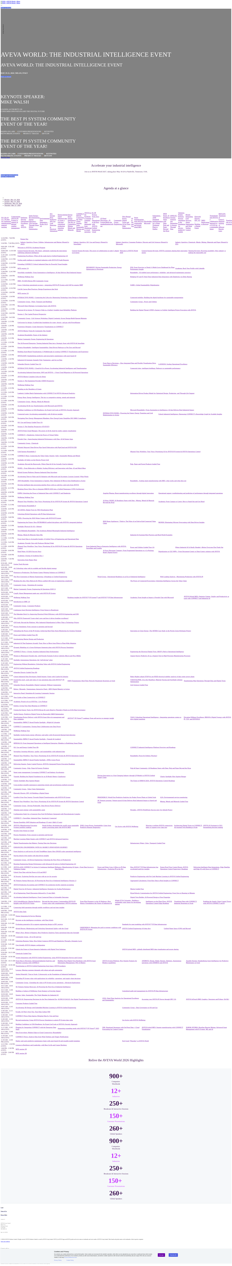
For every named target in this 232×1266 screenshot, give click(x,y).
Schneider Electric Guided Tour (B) (25, 672)
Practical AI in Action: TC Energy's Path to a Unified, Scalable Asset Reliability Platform (47, 310)
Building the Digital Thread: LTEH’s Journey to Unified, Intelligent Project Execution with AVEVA (163, 310)
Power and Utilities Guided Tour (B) (26, 635)
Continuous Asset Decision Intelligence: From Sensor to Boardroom (36, 610)
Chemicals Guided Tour (23, 953)
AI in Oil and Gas (132, 222)
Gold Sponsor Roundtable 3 (27, 451)
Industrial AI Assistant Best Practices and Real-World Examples (151, 535)
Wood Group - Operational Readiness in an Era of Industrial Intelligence (121, 577)
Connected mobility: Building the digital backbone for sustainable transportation (156, 297)
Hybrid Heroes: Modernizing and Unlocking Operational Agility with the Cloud (42, 928)
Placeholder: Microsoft (148, 222)
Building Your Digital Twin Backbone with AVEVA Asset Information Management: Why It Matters (77, 962)
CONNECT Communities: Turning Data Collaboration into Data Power (37, 726)
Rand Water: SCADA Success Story (29, 551)
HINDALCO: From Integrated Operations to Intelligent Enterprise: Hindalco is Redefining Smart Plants (48, 743)
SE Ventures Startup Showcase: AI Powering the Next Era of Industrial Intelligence (43, 987)
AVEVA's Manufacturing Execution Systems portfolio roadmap (25, 826)
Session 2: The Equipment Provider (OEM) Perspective (36, 381)
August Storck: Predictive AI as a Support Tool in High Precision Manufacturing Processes (160, 656)
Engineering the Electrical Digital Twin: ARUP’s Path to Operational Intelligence (157, 652)
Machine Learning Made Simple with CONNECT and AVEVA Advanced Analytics (41, 839)
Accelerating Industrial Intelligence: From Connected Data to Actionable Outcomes (41, 897)
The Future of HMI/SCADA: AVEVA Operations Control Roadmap (152, 781)
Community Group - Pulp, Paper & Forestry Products (31, 768)
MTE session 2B (21, 1053)
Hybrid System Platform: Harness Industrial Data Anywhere (37, 472)
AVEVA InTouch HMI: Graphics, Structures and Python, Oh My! (207, 999)
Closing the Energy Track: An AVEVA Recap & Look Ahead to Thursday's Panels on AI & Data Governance (49, 710)
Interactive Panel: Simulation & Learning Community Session (34, 693)
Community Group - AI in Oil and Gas (28, 937)
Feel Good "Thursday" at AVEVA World (135, 1041)
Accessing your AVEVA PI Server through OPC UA (159, 999)
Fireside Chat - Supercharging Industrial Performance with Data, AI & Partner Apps (45, 439)
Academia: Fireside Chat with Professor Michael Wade (36, 543)
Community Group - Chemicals (28, 443)
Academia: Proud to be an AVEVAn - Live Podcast (30, 701)
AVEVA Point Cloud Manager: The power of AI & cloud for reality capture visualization (47, 431)
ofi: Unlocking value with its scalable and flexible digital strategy (35, 568)
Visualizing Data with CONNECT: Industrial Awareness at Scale (185, 902)
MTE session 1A (23, 268)
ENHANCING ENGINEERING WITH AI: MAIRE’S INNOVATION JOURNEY (41, 847)
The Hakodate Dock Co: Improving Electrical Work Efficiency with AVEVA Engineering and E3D (46, 614)
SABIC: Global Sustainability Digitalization (144, 285)
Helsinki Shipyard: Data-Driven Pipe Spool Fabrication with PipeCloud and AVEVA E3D (47, 447)
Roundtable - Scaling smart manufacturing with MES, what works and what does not (158, 481)
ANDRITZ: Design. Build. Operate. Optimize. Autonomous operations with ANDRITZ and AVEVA (161, 962)
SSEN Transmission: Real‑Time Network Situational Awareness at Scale (91, 681)
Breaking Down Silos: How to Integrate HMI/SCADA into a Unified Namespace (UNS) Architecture (51, 489)
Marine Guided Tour (137, 889)
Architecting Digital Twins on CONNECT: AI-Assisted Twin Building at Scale (188, 826)
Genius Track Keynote (21, 564)
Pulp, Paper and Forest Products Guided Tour (145, 464)
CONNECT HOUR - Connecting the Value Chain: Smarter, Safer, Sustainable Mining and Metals (80, 222)
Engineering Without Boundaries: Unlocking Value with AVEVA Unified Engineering (42, 664)
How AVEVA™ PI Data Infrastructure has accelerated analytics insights (144, 868)
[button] (6, 8)
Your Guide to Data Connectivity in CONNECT (29, 697)
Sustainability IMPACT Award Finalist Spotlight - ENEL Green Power (37, 760)
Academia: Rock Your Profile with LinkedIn (189, 268)
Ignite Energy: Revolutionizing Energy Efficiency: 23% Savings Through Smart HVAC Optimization (34, 222)
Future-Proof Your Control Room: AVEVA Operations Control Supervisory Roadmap (174, 868)
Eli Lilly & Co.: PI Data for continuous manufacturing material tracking (6, 222)
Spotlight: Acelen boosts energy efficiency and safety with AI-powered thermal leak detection (44, 735)
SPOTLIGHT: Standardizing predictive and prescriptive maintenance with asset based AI (47, 356)
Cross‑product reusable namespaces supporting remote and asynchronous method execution (44, 785)
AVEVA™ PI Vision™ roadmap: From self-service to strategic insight (91, 718)
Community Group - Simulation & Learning (28, 585)
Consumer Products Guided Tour (26, 1003)
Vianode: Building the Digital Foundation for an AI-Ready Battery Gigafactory (40, 776)
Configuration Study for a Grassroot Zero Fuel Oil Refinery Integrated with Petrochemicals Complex (47, 814)
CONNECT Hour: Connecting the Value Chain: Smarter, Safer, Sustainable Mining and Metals (49, 456)
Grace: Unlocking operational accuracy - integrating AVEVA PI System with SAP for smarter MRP (50, 285)
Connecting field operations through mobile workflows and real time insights (39, 907)
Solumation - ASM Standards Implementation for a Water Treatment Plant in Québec (158, 222)
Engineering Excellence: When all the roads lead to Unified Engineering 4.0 (43, 256)
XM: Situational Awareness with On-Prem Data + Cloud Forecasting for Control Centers (120, 1028)
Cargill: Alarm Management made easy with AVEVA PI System (35, 593)
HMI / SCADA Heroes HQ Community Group (33, 281)
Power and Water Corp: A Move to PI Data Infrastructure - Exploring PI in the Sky (112, 868)
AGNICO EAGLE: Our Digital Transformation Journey (76, 999)
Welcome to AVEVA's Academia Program (31, 247)
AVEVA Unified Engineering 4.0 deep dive (136, 928)
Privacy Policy (58, 1260)
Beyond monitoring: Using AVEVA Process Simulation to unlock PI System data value (44, 1020)
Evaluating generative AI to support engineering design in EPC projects (39, 924)
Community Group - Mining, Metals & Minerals (34, 402)
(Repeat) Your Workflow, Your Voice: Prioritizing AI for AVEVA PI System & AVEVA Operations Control (165, 451)
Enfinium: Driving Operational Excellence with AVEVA (25, 222)
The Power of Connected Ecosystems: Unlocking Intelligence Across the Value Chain (158, 581)
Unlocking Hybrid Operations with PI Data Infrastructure (36, 514)
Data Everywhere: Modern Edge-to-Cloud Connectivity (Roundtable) (38, 1032)
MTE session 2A (23, 293)
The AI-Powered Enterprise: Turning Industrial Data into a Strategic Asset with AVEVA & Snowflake (51, 343)
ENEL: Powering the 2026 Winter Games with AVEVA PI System (39, 518)
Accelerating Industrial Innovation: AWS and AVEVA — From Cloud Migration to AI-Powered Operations (53, 372)
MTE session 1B (21, 1049)
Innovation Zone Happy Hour (27, 560)
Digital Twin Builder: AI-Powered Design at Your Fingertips (150, 897)
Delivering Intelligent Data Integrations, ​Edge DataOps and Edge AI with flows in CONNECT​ (211, 868)
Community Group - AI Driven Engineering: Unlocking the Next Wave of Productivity (42, 860)
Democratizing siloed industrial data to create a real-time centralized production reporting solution (62, 222)
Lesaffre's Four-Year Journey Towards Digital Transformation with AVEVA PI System (42, 797)
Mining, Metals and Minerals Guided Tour (174, 801)
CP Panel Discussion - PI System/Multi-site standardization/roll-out (107, 222)
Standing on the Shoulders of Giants (29, 389)
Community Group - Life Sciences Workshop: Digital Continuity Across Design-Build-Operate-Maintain (52, 318)
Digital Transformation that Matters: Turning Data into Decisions (35, 843)
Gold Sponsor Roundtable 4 (27, 506)
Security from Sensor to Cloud (24, 831)
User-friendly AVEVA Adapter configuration (30, 945)
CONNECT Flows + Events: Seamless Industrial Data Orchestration (36, 652)
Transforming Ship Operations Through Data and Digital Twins (205, 681)
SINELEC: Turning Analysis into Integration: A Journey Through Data (174, 222)
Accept (161, 1255)
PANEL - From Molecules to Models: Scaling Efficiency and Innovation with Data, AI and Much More (52, 468)
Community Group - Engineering (118, 222)
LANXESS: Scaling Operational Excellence (172, 364)
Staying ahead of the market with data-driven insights (31, 856)
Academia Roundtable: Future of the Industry (32, 335)
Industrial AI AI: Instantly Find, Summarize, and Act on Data (40, 360)
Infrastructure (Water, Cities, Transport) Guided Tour (147, 843)
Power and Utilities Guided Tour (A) (142, 547)
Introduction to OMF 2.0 (22, 602)
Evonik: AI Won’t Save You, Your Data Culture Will (33, 1012)
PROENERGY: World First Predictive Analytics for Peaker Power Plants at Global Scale (127, 797)
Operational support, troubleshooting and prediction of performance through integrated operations (190, 493)
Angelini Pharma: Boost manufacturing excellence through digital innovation (128, 493)
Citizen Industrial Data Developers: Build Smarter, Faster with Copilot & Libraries (41, 676)
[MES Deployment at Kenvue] (205, 222)
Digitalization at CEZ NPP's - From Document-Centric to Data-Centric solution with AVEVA (189, 551)
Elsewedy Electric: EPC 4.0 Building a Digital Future (31, 793)
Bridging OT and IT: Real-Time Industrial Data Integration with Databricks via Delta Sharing (161, 277)
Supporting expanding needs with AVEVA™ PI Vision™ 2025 (78, 1028)
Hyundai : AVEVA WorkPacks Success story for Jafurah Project (151, 810)
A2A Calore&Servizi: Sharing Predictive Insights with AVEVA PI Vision (27, 902)
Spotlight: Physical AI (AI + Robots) (30, 526)
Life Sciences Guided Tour (139, 685)
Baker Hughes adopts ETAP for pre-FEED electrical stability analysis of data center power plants (162, 676)
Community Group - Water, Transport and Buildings (35, 302)
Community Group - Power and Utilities (143, 302)
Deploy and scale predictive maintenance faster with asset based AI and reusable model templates (48, 1041)
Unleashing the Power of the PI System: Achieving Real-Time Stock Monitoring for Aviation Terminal (47, 631)
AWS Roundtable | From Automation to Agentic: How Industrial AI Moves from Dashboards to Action (51, 481)
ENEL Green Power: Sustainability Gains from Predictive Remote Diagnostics (95, 826)
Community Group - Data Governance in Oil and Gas (140, 1007)
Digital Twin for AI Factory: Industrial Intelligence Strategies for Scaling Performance (42, 889)
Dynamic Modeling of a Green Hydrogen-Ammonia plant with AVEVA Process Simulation (44, 647)
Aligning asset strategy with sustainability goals (29, 810)
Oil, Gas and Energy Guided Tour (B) (26, 747)
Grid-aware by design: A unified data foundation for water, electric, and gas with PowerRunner (49, 322)
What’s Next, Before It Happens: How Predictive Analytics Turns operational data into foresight (47, 933)
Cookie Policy (70, 1260)
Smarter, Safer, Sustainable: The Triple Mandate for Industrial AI (37, 995)
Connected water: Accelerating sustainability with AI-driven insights (40, 414)
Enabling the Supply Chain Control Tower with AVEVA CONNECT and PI (217, 902)
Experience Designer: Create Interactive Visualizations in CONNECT (40, 327)
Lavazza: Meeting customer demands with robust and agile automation (39, 970)
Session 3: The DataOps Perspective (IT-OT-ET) (33, 426)
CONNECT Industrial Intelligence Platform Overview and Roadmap (152, 747)
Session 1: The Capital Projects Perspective (32, 314)
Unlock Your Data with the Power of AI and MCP (30, 872)
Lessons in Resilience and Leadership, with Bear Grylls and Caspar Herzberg (41, 1045)
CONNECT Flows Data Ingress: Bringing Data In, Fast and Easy (37, 1016)
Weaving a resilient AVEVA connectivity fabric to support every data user (159, 826)
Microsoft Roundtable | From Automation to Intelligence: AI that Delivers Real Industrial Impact (162, 410)
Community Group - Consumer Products (27, 606)
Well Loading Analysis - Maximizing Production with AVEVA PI (181, 577)
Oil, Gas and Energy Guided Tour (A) (30, 422)
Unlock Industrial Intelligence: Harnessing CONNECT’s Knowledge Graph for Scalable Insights (190, 414)
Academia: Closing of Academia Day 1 (30, 556)
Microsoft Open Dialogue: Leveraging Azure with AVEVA (37, 306)
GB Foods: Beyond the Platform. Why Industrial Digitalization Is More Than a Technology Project (46, 622)
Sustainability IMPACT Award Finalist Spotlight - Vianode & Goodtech (37, 739)
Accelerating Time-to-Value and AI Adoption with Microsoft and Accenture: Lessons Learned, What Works (53, 476)
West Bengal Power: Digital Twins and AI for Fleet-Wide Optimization (126, 222)
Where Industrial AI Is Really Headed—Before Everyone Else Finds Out (199, 547)
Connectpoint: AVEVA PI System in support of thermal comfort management (15, 222)
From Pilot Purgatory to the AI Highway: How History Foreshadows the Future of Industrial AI (96, 902)
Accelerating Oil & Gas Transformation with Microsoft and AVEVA (40, 406)
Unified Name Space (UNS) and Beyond (177, 928)
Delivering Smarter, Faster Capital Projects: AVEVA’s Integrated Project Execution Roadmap (44, 764)
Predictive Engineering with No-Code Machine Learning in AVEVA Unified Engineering (159, 876)
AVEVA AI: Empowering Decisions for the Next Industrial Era (36, 999)
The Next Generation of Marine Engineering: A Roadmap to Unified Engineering (40, 577)
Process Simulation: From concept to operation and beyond (33, 627)
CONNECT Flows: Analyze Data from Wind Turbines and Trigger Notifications (42, 1037)
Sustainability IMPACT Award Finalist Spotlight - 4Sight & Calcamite (37, 722)
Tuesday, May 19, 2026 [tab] (12, 201)
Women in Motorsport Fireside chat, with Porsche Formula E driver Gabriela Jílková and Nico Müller (47, 656)
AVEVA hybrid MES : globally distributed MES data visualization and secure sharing (150, 949)
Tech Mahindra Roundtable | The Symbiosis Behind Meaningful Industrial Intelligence (46, 531)
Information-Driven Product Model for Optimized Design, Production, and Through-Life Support (162, 393)
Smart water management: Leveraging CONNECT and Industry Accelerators (39, 772)
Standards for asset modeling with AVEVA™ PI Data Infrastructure (144, 924)
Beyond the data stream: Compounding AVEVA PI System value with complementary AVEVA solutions (59, 902)
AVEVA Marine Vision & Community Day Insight (34, 331)
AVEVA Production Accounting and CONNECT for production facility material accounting (44, 885)
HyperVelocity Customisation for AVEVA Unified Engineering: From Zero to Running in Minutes (162, 893)
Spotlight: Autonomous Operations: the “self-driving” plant (33, 660)
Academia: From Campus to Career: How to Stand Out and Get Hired (181, 501)
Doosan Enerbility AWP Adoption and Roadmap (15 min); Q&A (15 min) (38, 822)
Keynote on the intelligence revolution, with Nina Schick (34, 920)
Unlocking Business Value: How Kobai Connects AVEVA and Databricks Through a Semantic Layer (49, 941)
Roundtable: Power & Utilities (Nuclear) (143, 756)
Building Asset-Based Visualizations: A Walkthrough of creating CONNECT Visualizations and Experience (53, 352)
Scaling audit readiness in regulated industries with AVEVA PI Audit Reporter (43, 260)
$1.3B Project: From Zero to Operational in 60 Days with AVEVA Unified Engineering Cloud (96, 222)
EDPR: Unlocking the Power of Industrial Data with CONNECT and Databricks (44, 493)
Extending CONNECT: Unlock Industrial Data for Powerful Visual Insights (42, 264)
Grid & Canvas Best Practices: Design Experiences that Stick (38, 289)
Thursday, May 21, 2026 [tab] (12, 205)
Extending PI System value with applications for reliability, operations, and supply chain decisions (48, 978)
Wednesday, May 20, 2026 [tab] (13, 203)
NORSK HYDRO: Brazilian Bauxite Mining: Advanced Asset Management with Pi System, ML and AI (206, 1028)
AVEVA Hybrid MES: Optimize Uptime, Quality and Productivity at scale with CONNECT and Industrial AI (206, 597)
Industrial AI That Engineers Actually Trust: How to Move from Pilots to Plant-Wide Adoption (45, 643)
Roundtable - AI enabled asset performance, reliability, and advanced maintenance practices (160, 272)
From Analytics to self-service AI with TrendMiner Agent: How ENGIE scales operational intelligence (47, 851)
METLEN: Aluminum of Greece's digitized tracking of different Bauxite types (222, 222)
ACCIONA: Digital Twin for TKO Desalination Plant (35, 510)
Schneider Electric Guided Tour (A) (29, 364)
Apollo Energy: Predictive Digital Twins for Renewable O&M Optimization (39, 714)
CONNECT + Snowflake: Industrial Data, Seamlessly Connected (35, 818)
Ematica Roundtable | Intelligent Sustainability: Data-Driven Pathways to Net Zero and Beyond (49, 347)
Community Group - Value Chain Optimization (29, 789)
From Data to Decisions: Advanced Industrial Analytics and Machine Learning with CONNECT (35, 962)
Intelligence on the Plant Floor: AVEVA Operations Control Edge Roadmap (159, 902)
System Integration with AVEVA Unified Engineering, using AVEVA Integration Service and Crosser (49, 958)
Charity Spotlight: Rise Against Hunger (173, 776)
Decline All (173, 1255)
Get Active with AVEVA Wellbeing (126, 826)
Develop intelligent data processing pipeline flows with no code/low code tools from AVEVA (48, 485)
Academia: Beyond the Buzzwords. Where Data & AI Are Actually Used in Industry (45, 464)
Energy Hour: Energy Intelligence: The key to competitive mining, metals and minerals (46, 397)
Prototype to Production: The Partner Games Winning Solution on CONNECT (39, 572)
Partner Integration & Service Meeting (28, 916)
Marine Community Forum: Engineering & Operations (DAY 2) (35, 589)
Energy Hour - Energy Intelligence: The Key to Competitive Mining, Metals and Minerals (72, 222)
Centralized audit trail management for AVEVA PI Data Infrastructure (145, 991)
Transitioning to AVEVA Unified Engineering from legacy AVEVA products (41, 966)
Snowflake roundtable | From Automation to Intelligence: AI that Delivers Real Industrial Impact (49, 272)
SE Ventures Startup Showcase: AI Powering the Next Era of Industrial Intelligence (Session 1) (45, 881)
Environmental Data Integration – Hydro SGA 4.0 (44, 222)
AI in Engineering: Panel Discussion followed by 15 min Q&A (34, 893)
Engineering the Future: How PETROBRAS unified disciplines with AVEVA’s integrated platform (50, 522)
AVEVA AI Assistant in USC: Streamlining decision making (213, 826)
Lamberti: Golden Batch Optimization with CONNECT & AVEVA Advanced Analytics (46, 393)
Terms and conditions (5, 1241)
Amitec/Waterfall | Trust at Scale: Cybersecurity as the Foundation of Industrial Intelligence (46, 974)
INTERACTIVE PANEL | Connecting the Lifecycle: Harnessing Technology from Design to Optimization (53, 297)
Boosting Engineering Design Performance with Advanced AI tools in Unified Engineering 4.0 (45, 864)
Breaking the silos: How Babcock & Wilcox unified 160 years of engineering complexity (43, 581)
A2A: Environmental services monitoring (173, 797)
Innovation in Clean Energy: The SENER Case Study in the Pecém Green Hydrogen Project (160, 631)
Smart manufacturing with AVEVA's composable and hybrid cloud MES (139, 222)
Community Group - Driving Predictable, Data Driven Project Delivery (37, 806)
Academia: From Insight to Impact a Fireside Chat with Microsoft (152, 597)
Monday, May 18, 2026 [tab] (12, 200)
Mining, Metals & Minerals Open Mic (30, 535)
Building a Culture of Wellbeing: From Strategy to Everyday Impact (38, 991)
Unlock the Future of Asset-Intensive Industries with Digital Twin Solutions (41, 949)
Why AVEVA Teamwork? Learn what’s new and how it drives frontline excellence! (41, 618)
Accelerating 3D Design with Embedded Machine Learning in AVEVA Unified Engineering (46, 1007)
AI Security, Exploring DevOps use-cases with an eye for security (35, 876)
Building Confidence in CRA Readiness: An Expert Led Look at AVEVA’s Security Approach (48, 410)
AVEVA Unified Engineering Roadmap (26, 668)
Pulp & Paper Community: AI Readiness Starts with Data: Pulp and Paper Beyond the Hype (160, 768)
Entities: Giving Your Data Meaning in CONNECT (30, 706)
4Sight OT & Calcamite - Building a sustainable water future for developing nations (128, 902)
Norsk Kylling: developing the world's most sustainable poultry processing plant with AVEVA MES (60, 826)
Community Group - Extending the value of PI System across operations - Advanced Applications (48, 983)
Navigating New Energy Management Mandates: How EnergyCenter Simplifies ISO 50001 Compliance (52, 418)
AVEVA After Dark (20, 912)
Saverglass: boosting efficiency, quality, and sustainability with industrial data (39, 751)
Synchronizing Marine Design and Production (29, 639)
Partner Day (24, 239)
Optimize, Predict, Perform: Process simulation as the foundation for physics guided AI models (181, 222)
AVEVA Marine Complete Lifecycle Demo (32, 377)
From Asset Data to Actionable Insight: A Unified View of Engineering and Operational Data (48, 539)
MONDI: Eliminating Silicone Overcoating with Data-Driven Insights (181, 522)
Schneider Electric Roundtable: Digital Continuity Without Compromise (37, 685)
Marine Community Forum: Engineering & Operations (36, 339)
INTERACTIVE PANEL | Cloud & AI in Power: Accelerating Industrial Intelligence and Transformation (52, 368)
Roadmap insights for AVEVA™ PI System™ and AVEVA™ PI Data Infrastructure (95, 597)
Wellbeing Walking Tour (26, 277)
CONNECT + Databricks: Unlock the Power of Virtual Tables (38, 435)
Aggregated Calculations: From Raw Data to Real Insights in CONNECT (154, 881)
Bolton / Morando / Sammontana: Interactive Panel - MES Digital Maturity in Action (42, 689)
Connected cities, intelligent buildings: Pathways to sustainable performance (155, 368)
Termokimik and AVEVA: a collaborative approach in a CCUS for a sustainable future (214, 222)
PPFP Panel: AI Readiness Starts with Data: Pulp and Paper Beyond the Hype (166, 222)
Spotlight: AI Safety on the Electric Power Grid (33, 460)
